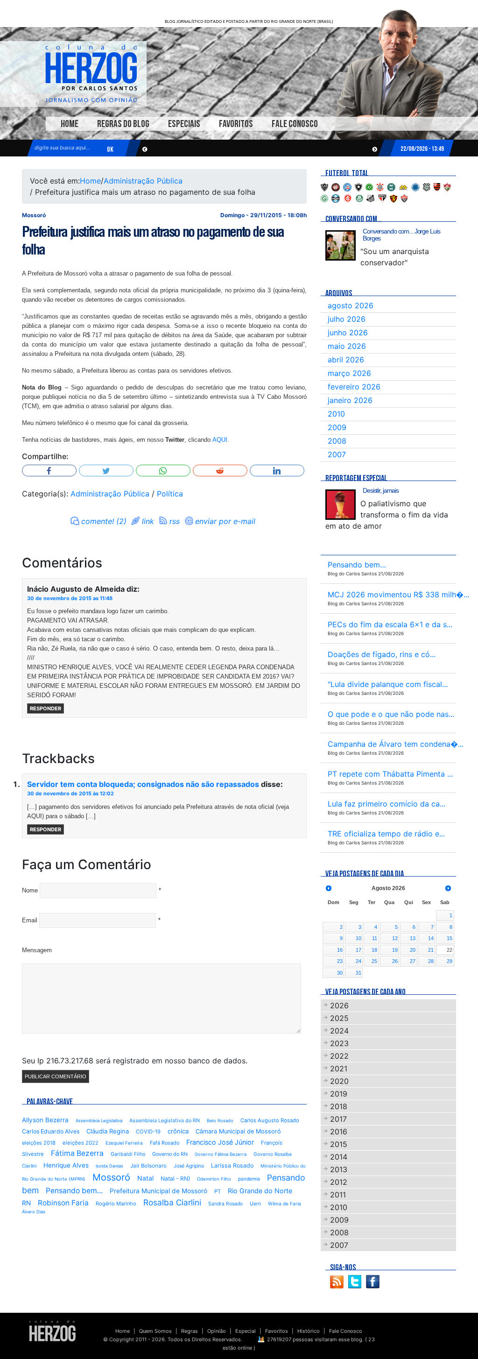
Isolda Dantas (109, 1165)
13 (412, 938)
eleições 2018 (39, 1143)
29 (449, 961)
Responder (45, 708)
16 (340, 950)
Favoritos (236, 124)
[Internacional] (347, 197)
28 (431, 961)
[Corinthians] (380, 186)
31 (358, 973)
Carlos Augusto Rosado (269, 1120)
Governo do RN (170, 1154)
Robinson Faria (63, 1202)
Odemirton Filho (214, 1179)
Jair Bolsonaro (148, 1165)
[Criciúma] (403, 186)
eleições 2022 (80, 1143)
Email (29, 920)
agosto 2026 (350, 305)
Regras (189, 1331)
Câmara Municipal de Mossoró (238, 1131)
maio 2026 (347, 346)
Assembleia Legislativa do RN (164, 1121)
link (148, 521)
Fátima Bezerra (77, 1153)
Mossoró (111, 1177)
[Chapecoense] (369, 186)
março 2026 (349, 373)
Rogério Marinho (116, 1203)
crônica (178, 1131)
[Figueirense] (426, 186)
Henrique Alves (66, 1165)
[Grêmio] (335, 197)
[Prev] (328, 888)
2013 (338, 1169)
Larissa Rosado (232, 1165)
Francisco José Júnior (220, 1142)
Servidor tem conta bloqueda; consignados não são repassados (143, 784)
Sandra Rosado (225, 1204)
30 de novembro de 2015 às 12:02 (70, 793)
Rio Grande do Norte (260, 1191)
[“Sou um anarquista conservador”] (340, 245)
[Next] (448, 888)
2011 (338, 1194)
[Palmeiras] (359, 197)
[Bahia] (347, 186)
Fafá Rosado (164, 1143)
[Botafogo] (358, 186)
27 (412, 961)
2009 (337, 427)
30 (340, 973)
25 (374, 961)
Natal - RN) (175, 1178)
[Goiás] (324, 197)
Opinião (216, 1331)
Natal (145, 1178)
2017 (338, 1119)
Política (170, 493)
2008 (337, 441)
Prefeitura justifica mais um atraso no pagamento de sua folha (153, 240)
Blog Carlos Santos (91, 73)
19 (395, 950)
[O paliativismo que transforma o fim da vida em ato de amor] (340, 504)
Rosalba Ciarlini (172, 1202)
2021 (338, 1068)
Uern (255, 1204)
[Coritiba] (391, 186)
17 (358, 950)
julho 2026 (347, 319)
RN (26, 1203)
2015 (338, 1144)
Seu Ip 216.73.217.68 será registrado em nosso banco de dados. (134, 1060)
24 (358, 961)
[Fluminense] (447, 186)
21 (431, 950)
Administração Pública (143, 180)
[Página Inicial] (52, 1330)
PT (217, 1191)
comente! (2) (104, 521)
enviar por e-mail (225, 521)
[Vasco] (404, 197)
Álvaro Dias (33, 1211)
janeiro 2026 (350, 400)
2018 (338, 1106)
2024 (339, 1030)
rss (174, 521)
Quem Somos (155, 1331)
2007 (337, 454)
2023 (339, 1043)
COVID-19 (148, 1131)
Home (69, 124)
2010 (336, 413)
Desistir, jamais (381, 490)
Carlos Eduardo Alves (50, 1131)
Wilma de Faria (284, 1203)
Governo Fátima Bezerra (220, 1154)
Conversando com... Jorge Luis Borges (401, 234)
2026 (339, 1005)
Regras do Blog (123, 124)
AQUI (219, 439)
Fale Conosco (295, 124)
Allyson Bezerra (45, 1120)
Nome (30, 890)
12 (395, 938)
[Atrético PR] (335, 186)
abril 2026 (346, 359)
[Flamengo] (437, 186)
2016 (338, 1131)
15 (449, 938)
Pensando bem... (74, 1190)
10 (358, 938)
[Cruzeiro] (415, 186)
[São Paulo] (382, 197)
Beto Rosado (220, 1120)
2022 (339, 1056)
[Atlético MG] (324, 186)
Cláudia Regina (107, 1131)
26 (395, 961)
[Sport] (393, 197)
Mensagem (37, 950)
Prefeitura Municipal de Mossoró (158, 1191)
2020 (339, 1081)
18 (374, 950)
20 (412, 950)
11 (374, 938)
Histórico (308, 1331)
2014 (338, 1156)
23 (340, 961)
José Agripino (189, 1166)
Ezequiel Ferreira (124, 1143)
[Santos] (370, 197)
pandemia (249, 1179)
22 (449, 950)
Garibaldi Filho (128, 1154)
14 (431, 938)
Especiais (184, 124)
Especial (245, 1331)
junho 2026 (348, 332)
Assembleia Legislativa (99, 1120)
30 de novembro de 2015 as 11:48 (69, 598)
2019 (338, 1093)
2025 (339, 1018)
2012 (338, 1182)
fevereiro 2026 (354, 386)
